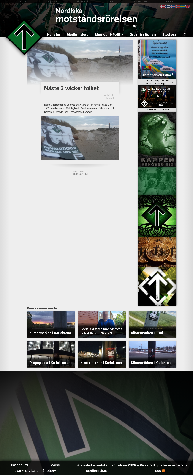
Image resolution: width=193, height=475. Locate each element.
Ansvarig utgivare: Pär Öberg (33, 470)
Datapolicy (19, 465)
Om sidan (23, 1)
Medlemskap (96, 470)
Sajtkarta (52, 1)
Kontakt (170, 1)
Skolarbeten (140, 1)
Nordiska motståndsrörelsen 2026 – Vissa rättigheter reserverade (132, 465)
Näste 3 (110, 98)
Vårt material (83, 1)
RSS (158, 470)
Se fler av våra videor (157, 109)
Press (112, 1)
